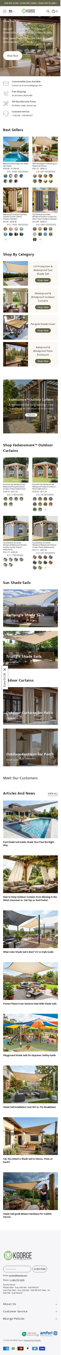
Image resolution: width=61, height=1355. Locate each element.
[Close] (4, 669)
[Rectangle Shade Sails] (29, 617)
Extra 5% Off (4, 680)
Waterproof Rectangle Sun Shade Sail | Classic (13, 177)
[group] (30, 59)
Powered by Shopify (32, 1340)
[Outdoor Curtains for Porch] (29, 752)
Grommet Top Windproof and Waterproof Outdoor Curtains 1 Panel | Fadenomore (43, 497)
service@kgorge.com (18, 1275)
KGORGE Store (16, 1340)
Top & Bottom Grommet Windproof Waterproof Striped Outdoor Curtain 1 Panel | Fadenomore (14, 556)
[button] (4, 11)
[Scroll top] (52, 1148)
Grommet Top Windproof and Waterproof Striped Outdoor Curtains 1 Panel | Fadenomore (14, 497)
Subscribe (40, 1268)
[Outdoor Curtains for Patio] (29, 712)
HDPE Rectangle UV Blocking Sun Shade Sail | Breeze (42, 177)
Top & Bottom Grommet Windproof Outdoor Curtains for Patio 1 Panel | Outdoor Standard (43, 230)
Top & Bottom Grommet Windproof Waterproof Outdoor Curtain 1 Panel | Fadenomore (43, 555)
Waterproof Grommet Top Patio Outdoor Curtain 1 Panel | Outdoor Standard (15, 230)
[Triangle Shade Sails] (29, 657)
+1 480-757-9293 (17, 1280)
